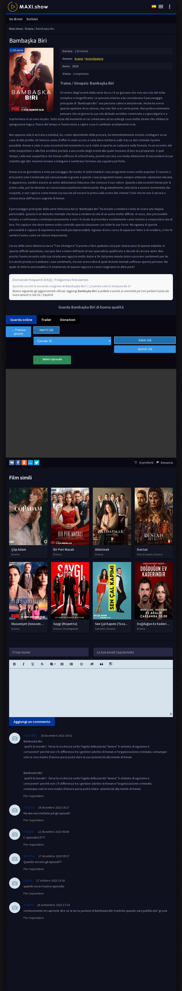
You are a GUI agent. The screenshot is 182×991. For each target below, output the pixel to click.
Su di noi (15, 19)
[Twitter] (36, 462)
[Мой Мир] (30, 462)
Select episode (52, 359)
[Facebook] (18, 462)
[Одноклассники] (24, 462)
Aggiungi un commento (32, 721)
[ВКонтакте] (11, 462)
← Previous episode (19, 332)
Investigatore (94, 59)
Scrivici (32, 19)
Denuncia (167, 463)
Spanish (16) (145, 349)
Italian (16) (145, 340)
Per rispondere (34, 796)
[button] (14, 664)
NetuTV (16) (46, 330)
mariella (30, 735)
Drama (79, 59)
